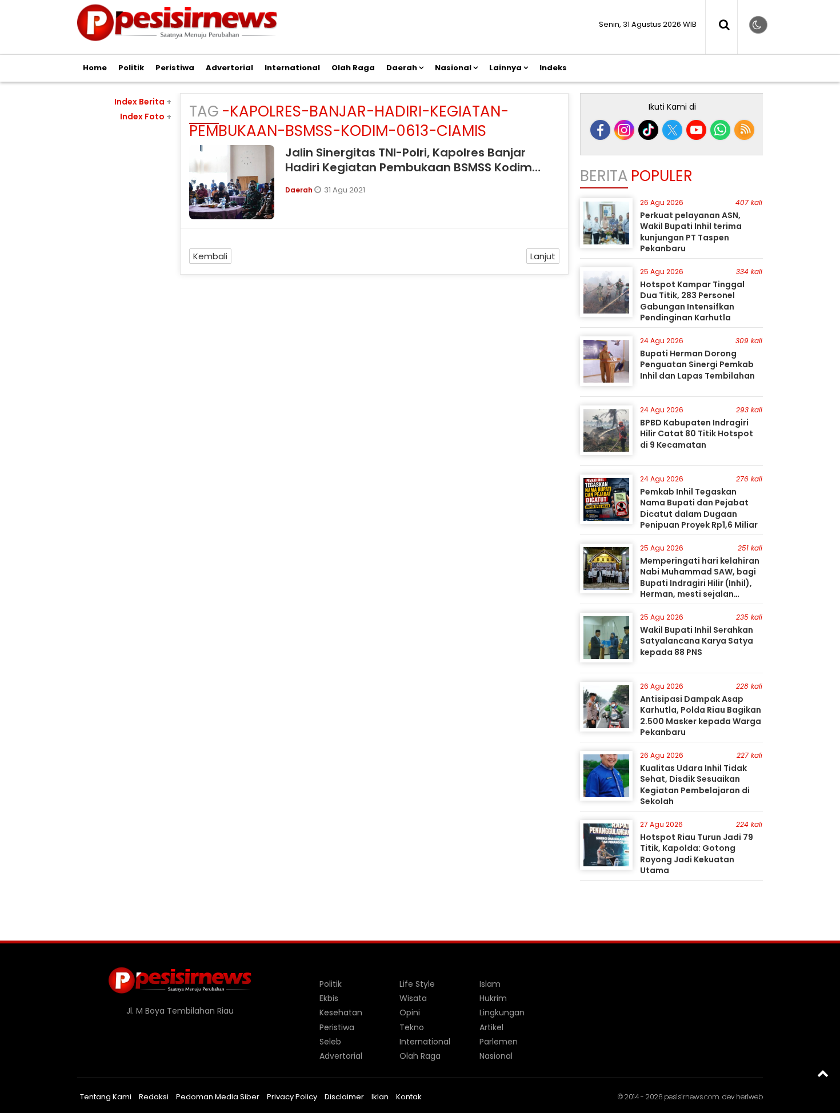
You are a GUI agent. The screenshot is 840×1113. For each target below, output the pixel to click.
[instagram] (624, 130)
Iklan (380, 1096)
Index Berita (142, 101)
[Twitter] (672, 130)
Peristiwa (174, 67)
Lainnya (505, 67)
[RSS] (744, 130)
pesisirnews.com (691, 1097)
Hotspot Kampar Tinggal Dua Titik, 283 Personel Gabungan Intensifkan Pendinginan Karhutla (692, 301)
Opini (409, 1012)
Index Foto (145, 116)
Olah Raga (353, 67)
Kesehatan (340, 1012)
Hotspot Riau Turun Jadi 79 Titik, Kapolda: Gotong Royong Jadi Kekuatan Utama (696, 854)
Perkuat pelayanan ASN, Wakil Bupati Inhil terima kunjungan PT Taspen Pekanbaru (691, 232)
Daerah (401, 67)
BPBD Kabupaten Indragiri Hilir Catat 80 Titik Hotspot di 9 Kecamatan (696, 434)
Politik (131, 67)
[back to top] (822, 1073)
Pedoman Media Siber (217, 1096)
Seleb (330, 1041)
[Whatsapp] (720, 130)
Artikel (491, 1027)
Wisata (413, 998)
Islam (490, 984)
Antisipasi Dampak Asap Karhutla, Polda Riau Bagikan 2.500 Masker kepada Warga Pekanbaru (700, 715)
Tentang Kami (105, 1096)
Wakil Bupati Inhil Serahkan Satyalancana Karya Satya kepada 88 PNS (696, 641)
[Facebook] (600, 130)
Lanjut (542, 256)
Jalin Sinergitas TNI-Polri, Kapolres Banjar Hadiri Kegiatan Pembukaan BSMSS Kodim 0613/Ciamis (408, 167)
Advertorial (229, 67)
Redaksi (154, 1096)
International (292, 67)
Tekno (411, 1027)
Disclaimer (344, 1096)
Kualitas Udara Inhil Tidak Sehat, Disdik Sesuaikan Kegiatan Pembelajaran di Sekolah (695, 784)
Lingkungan (502, 1012)
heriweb (749, 1097)
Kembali (210, 256)
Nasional (453, 67)
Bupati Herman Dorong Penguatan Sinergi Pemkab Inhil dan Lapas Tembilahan (697, 364)
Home (95, 67)
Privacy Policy (292, 1096)
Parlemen (498, 1041)
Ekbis (328, 998)
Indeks (553, 67)
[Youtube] (696, 130)
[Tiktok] (648, 130)
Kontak (409, 1096)
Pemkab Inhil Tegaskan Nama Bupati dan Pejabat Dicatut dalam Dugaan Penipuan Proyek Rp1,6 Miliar (699, 508)
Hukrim (493, 998)
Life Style (417, 984)
